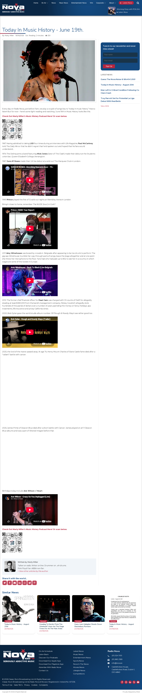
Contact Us (43, 670)
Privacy (27, 685)
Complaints (43, 685)
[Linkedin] (19, 583)
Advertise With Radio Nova (50, 667)
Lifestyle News (79, 670)
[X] (4, 583)
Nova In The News (80, 664)
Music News (63, 3)
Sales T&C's (18, 685)
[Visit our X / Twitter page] (134, 682)
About (111, 3)
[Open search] (138, 3)
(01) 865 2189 (117, 659)
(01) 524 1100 (117, 655)
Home (36, 3)
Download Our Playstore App (51, 664)
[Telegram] (29, 583)
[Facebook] (9, 583)
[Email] (14, 583)
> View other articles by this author (33, 571)
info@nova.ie (117, 663)
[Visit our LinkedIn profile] (130, 682)
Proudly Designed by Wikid (131, 692)
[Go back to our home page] (18, 655)
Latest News (78, 651)
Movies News (78, 667)
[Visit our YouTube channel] (138, 682)
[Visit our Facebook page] (122, 682)
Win (91, 3)
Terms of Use (7, 685)
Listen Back (43, 654)
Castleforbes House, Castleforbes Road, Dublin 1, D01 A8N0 (123, 669)
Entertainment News (79, 3)
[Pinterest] (34, 583)
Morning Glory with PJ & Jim (128, 9)
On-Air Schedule (46, 651)
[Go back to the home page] (16, 3)
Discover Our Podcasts (48, 658)
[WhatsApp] (24, 583)
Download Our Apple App (50, 661)
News (53, 3)
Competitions (79, 674)
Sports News (78, 661)
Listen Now (126, 3)
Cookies (34, 685)
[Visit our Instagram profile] (126, 682)
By (8, 36)
